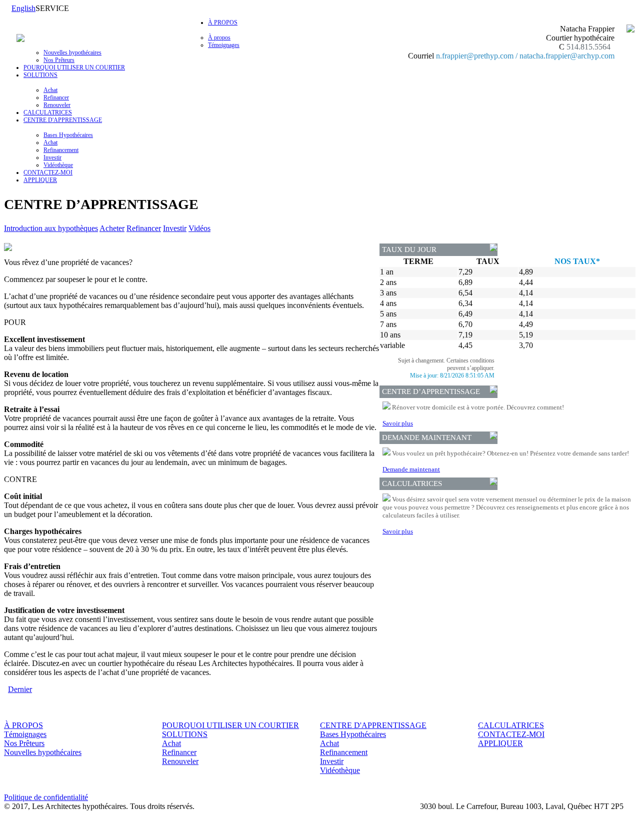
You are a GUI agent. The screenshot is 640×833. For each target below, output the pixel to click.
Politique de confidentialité (46, 797)
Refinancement (61, 150)
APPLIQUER (40, 180)
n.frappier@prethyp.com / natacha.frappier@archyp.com (525, 56)
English (24, 8)
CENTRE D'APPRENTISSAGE (373, 725)
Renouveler (57, 105)
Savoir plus (397, 423)
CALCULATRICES (48, 112)
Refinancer (56, 97)
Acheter (112, 228)
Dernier (20, 689)
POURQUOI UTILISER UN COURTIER (74, 67)
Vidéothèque (58, 165)
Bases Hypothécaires (68, 135)
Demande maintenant (411, 469)
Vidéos (199, 228)
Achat (51, 90)
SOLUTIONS (185, 734)
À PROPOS (23, 725)
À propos (219, 37)
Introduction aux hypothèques (51, 228)
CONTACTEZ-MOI (48, 172)
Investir (53, 157)
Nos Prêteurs (59, 60)
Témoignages (224, 45)
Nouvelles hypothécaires (73, 52)
